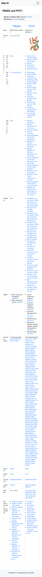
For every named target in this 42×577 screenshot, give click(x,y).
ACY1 (31, 341)
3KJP (34, 490)
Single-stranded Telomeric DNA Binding (31, 89)
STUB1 (36, 443)
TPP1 (27, 454)
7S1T (34, 494)
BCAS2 (31, 356)
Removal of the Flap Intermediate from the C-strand (32, 276)
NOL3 (31, 415)
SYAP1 (33, 446)
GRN (26, 391)
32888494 (15, 298)
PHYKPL (33, 428)
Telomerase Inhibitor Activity (32, 77)
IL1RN (27, 398)
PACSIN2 (34, 419)
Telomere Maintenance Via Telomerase (32, 126)
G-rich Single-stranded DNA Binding (31, 115)
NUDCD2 (27, 417)
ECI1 (26, 378)
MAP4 (27, 408)
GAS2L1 (27, 387)
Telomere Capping (32, 130)
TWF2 (27, 458)
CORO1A (32, 365)
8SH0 (30, 496)
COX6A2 (27, 367)
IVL (35, 398)
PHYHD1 (27, 428)
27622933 (30, 330)
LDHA (31, 404)
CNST (27, 365)
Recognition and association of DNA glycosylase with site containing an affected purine (32, 217)
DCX (34, 372)
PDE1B (35, 422)
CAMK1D (28, 359)
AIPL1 (32, 344)
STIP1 (31, 443)
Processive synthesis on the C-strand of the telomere (33, 260)
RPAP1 (27, 437)
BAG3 (27, 356)
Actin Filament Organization (31, 513)
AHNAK (27, 344)
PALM (27, 422)
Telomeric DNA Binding (31, 84)
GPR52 (36, 389)
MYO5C (27, 413)
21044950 (29, 17)
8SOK (31, 498)
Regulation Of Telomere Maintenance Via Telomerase (32, 143)
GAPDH (31, 385)
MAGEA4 (32, 406)
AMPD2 (27, 348)
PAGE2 (17, 26)
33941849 (30, 333)
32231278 (30, 321)
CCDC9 (27, 361)
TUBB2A (27, 456)
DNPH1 (33, 374)
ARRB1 (32, 354)
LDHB (35, 404)
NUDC (35, 415)
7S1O (31, 494)
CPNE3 (33, 367)
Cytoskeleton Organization (31, 510)
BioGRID (15, 19)
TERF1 (12, 341)
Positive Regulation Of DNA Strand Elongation (32, 167)
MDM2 (31, 409)
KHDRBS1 (28, 400)
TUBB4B (33, 456)
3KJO (30, 490)
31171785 (30, 315)
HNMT (36, 393)
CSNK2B (27, 370)
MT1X (27, 411)
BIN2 (35, 356)
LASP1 (27, 404)
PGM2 (35, 426)
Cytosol (29, 503)
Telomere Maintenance (31, 121)
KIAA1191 (35, 400)
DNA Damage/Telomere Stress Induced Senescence (32, 282)
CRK (32, 369)
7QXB (34, 492)
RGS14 (27, 435)
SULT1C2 (34, 445)
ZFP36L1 (28, 463)
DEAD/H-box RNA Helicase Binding (32, 81)
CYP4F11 (34, 370)
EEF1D (31, 378)
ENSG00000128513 (31, 480)
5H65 (26, 492)
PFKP (36, 424)
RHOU (32, 435)
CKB (30, 363)
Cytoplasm (30, 501)
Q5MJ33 (33, 485)
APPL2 (27, 352)
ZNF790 (27, 465)
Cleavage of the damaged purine (31, 232)
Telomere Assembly (30, 132)
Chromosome (31, 67)
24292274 (30, 300)
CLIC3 (34, 363)
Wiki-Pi (5, 3)
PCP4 (31, 422)
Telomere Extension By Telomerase (31, 246)
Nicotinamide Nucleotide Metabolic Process (32, 524)
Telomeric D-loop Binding (32, 94)
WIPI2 (31, 458)
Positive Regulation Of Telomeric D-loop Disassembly (32, 183)
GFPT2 (33, 387)
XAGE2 (35, 458)
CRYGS (36, 369)
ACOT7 (30, 339)
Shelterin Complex (32, 69)
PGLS (27, 426)
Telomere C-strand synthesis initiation (32, 271)
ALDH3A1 (34, 346)
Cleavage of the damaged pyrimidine (31, 209)
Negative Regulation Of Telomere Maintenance (16, 547)
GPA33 (31, 389)
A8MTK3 (27, 485)
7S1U (26, 496)
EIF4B (27, 380)
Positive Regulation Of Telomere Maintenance (32, 137)
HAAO (36, 391)
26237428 (30, 309)
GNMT (27, 389)
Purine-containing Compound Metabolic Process (32, 529)
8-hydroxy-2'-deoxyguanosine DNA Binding (32, 109)
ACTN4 (27, 341)
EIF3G (35, 378)
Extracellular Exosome (30, 506)
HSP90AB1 (33, 395)
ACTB (35, 339)
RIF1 (35, 435)
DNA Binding (31, 72)
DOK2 (27, 376)
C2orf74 (27, 357)
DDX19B (27, 374)
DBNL (31, 372)
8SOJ (27, 498)
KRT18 (27, 402)
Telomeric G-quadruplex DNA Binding (32, 98)
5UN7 (30, 492)
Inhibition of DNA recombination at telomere (32, 289)
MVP (34, 411)
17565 (12, 474)
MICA (35, 409)
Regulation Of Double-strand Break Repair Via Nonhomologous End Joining (32, 191)
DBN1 (27, 372)
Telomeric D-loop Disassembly (32, 171)
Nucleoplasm (31, 65)
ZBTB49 (32, 461)
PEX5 (32, 424)
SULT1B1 (28, 445)
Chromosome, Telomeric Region (32, 57)
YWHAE (27, 459)
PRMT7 (32, 430)
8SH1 (34, 496)
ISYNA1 (31, 398)
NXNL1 (33, 417)
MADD (27, 406)
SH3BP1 (34, 441)
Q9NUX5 (27, 487)
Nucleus (29, 63)
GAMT (27, 385)
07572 (27, 474)
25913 (27, 469)
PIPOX (27, 430)
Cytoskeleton (31, 516)
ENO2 (31, 380)
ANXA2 (27, 350)
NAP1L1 (32, 413)
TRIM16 (31, 454)
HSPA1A (27, 396)
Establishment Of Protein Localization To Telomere (32, 177)
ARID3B (27, 354)
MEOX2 (15, 339)
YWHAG (32, 459)
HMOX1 (31, 393)
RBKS (27, 433)
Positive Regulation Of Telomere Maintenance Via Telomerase (32, 160)
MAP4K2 (32, 408)
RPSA (32, 437)
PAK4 (36, 420)
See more (12, 559)
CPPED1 (27, 369)
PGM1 (31, 426)
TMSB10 (27, 450)
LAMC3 (32, 402)
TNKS (27, 452)
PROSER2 (28, 432)
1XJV (26, 490)
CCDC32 (33, 359)
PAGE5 (32, 420)
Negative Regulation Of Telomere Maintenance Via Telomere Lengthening (17, 534)
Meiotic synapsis (32, 239)
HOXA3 (27, 395)
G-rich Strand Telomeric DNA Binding (31, 104)
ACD (11, 339)
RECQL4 (31, 433)
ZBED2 (27, 461)
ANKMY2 (33, 348)
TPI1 (36, 452)
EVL (32, 382)
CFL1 (35, 361)
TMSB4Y (33, 450)
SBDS (32, 439)
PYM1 (34, 432)
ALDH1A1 (28, 346)
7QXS (27, 494)
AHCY (33, 343)
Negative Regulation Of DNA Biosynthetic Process (17, 524)
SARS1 (27, 439)
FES (36, 383)
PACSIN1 (28, 419)
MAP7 (27, 409)
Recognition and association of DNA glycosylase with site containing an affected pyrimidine (32, 202)
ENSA (35, 380)
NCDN (27, 415)
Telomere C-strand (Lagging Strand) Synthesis (32, 267)
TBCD (31, 448)
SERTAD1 (28, 441)
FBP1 (33, 383)
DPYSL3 (35, 376)
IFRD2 (33, 396)
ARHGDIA (33, 352)
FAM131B (28, 383)
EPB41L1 (28, 382)
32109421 (30, 317)
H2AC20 (30, 391)
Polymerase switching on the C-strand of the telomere (32, 253)
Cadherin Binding (32, 520)
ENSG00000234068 (16, 480)
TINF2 (16, 341)
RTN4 (35, 437)
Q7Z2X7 (12, 485)
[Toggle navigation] (38, 3)
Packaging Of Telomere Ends (31, 242)
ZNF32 (33, 463)
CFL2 (26, 363)
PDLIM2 (27, 424)
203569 (12, 469)
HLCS (27, 393)
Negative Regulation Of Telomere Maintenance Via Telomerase (32, 152)
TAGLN (27, 448)
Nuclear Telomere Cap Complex (32, 60)
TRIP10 (36, 454)
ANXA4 (32, 350)
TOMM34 (31, 452)
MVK (30, 411)
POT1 (32, 26)
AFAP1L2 (28, 343)
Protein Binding (16, 72)
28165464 (30, 302)
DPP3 (31, 376)
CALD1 (32, 357)
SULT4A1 (28, 446)
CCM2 (32, 361)
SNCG (27, 443)
